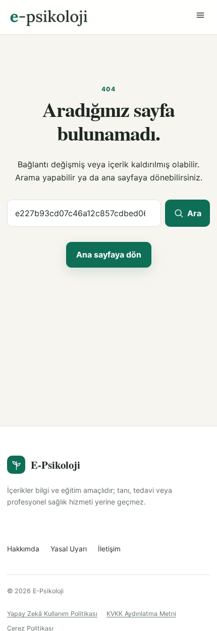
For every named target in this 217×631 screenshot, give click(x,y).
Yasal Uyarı (68, 549)
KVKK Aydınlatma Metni (141, 613)
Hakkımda (23, 549)
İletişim (109, 549)
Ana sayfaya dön (108, 254)
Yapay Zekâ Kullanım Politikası (52, 613)
